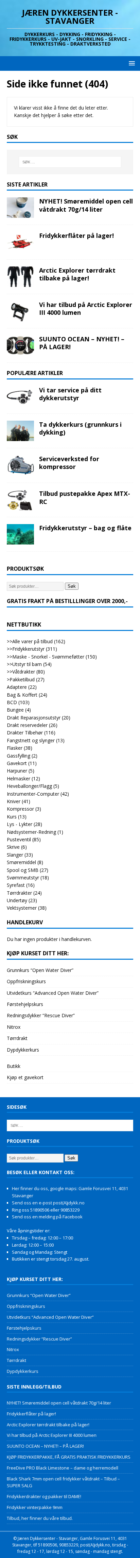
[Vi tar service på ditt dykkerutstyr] (20, 396)
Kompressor (20, 809)
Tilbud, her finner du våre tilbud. (40, 1518)
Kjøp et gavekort (25, 1077)
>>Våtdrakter (21, 671)
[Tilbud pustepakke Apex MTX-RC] (20, 500)
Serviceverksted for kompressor (69, 463)
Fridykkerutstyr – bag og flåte (85, 528)
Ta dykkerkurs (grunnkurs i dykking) (80, 428)
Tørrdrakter (19, 893)
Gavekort (17, 763)
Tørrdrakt (17, 1038)
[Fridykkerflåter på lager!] (20, 242)
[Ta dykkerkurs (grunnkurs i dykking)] (20, 431)
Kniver (13, 801)
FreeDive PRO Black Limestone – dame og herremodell (62, 1468)
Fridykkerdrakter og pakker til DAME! (44, 1496)
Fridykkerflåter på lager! (76, 235)
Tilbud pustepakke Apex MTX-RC (84, 497)
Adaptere (17, 687)
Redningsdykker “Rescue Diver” (41, 1015)
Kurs (12, 816)
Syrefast (16, 885)
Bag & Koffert (22, 695)
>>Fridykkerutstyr (26, 649)
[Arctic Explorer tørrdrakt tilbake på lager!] (20, 276)
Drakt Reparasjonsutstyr (33, 717)
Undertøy (17, 900)
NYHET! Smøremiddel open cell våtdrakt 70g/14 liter (86, 205)
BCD (12, 702)
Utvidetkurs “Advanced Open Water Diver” (53, 993)
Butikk (13, 1066)
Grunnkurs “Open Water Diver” (40, 970)
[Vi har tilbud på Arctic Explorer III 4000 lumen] (20, 311)
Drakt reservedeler (27, 725)
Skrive (13, 847)
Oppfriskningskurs (26, 981)
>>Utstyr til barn (24, 664)
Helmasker (18, 778)
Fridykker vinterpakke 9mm (35, 1507)
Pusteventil (19, 839)
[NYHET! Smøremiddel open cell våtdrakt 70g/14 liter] (20, 207)
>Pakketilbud (21, 679)
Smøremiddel (21, 862)
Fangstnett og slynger (31, 740)
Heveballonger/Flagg (29, 786)
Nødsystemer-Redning (31, 832)
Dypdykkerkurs (23, 1049)
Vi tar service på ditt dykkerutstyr (70, 394)
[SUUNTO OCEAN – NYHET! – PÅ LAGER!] (20, 345)
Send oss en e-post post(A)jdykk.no (48, 1203)
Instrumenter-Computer (33, 794)
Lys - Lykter (19, 824)
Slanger (15, 854)
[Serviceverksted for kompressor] (20, 465)
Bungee (15, 710)
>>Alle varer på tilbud (30, 641)
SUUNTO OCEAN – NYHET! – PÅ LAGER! (81, 343)
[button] (130, 63)
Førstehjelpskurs (25, 1004)
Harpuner (17, 770)
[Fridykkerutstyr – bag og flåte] (20, 534)
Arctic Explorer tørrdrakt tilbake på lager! (77, 274)
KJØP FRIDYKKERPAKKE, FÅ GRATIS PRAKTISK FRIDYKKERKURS (68, 1457)
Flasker (14, 748)
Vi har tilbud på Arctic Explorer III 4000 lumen (85, 309)
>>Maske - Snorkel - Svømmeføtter (45, 656)
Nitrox (13, 1027)
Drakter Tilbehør (25, 732)
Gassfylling (18, 755)
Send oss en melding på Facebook (47, 1217)
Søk (72, 586)
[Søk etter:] (70, 162)
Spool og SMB (22, 870)
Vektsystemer (22, 908)
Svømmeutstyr (23, 877)
